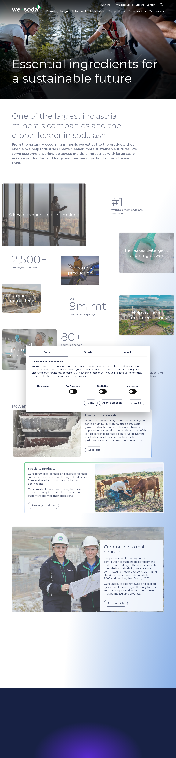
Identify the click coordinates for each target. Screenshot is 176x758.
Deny (90, 402)
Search (93, 724)
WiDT (132, 738)
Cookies (133, 705)
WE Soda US (135, 729)
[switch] (73, 391)
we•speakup (57, 738)
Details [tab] (88, 352)
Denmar (133, 734)
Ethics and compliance (62, 734)
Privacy (133, 710)
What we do (57, 724)
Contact (151, 5)
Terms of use (135, 715)
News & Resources (122, 5)
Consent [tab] (48, 352)
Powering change (57, 11)
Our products (117, 11)
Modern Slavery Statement (103, 734)
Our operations (137, 11)
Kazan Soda (135, 724)
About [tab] (127, 352)
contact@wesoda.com (23, 731)
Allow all (135, 402)
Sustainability (98, 11)
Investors (105, 5)
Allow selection (112, 402)
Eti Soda (133, 719)
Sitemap (94, 729)
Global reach (79, 11)
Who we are (156, 11)
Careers (139, 5)
